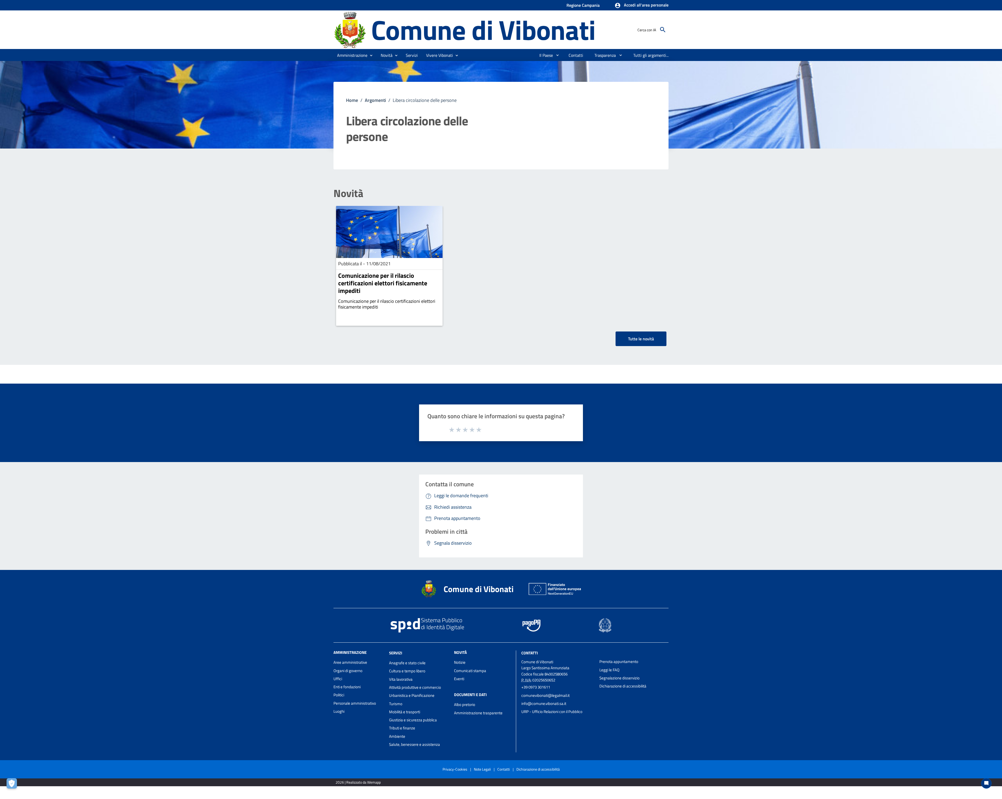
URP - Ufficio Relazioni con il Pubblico (551, 712)
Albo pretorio (464, 705)
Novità (348, 193)
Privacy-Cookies (455, 769)
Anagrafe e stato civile (407, 663)
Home (352, 100)
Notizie (460, 662)
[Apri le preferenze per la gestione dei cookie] (13, 784)
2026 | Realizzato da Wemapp (358, 782)
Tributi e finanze (402, 728)
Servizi (395, 653)
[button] (642, 5)
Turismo (395, 704)
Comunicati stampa (470, 671)
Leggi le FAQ (609, 670)
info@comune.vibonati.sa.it (543, 703)
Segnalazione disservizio (619, 678)
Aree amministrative (350, 662)
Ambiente (397, 736)
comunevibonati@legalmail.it (545, 695)
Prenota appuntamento (618, 662)
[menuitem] (544, 55)
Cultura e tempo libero (407, 671)
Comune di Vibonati (483, 30)
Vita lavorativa (401, 679)
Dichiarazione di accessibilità (622, 686)
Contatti (529, 653)
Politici (338, 695)
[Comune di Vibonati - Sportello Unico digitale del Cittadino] (349, 29)
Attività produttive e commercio (415, 687)
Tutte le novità (641, 339)
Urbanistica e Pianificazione (411, 695)
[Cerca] (663, 29)
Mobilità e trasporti (404, 712)
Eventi (459, 679)
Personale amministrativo (354, 703)
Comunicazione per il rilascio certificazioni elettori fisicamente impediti (382, 283)
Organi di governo (347, 671)
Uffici (337, 679)
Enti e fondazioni (347, 687)
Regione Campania (583, 5)
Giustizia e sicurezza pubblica (413, 720)
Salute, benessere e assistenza (414, 744)
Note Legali (482, 769)
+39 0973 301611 (535, 687)
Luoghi (338, 711)
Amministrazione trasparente (478, 713)
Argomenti (375, 100)
